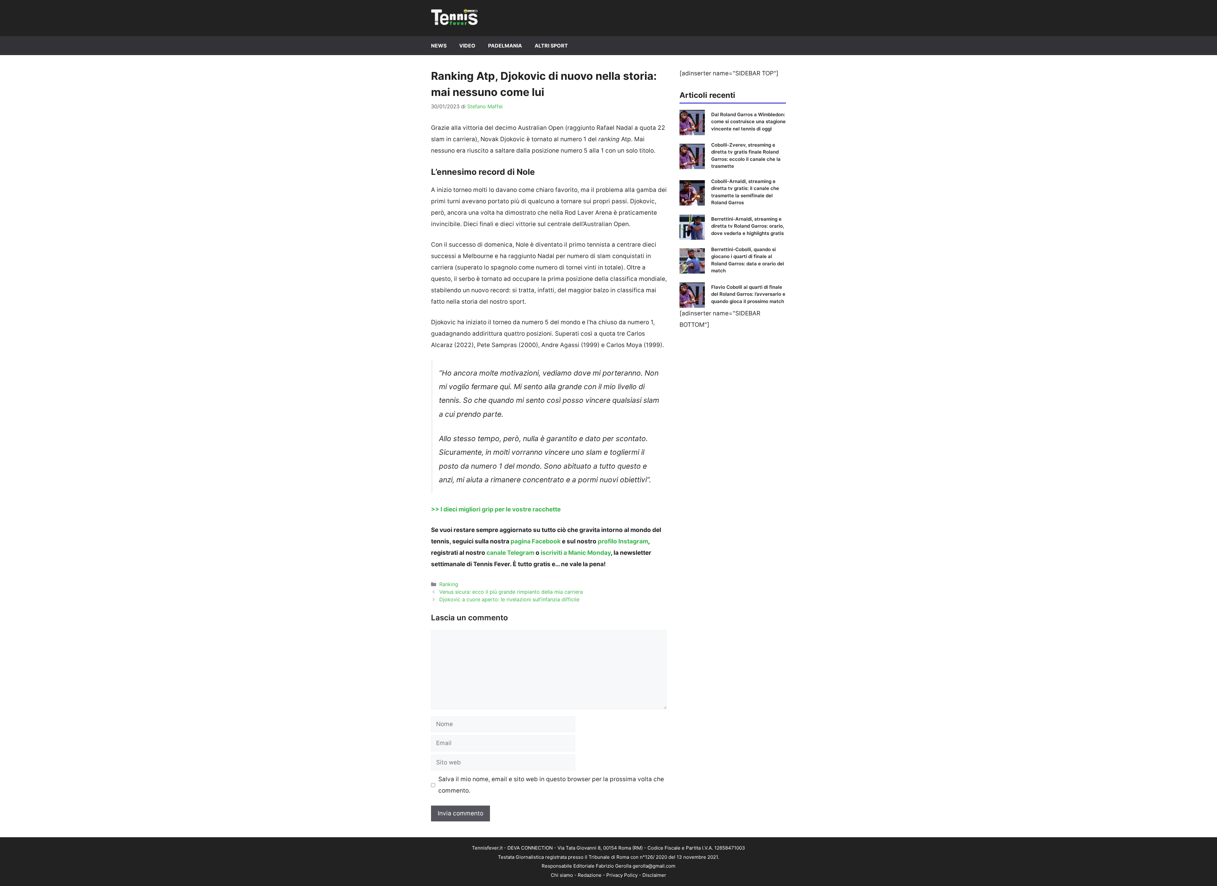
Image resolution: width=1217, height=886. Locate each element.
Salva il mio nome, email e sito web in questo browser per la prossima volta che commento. (551, 784)
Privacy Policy (622, 875)
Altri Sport (551, 45)
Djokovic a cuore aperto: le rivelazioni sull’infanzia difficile (509, 599)
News (439, 45)
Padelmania (505, 45)
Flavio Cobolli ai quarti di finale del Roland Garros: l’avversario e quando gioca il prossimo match (748, 294)
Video (467, 45)
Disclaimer (654, 875)
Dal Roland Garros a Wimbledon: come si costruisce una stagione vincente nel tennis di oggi (748, 121)
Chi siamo (562, 875)
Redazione (590, 875)
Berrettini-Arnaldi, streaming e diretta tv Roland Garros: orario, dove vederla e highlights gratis (747, 226)
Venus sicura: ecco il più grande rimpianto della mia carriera (511, 592)
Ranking (448, 584)
